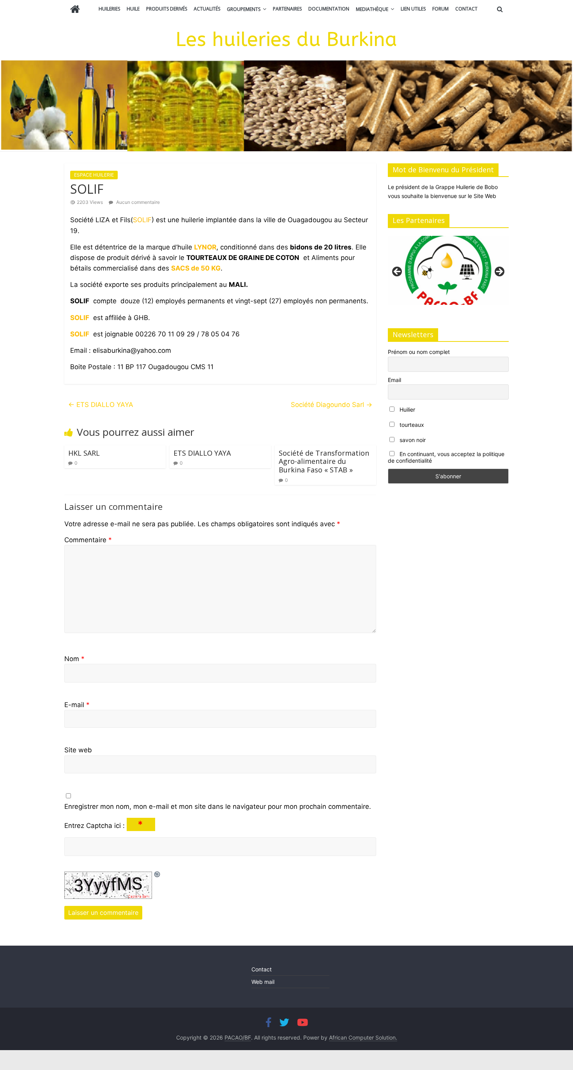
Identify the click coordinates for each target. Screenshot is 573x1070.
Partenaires (287, 8)
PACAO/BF (238, 1037)
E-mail (77, 705)
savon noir (412, 440)
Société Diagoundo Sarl (331, 405)
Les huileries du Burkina (286, 39)
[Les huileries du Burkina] (75, 10)
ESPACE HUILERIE (94, 175)
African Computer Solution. (363, 1037)
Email (394, 380)
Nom (74, 659)
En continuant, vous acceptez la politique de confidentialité (446, 457)
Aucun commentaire (137, 202)
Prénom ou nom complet (419, 351)
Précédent (397, 272)
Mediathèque (372, 9)
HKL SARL (84, 453)
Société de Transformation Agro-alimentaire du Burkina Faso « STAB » (324, 461)
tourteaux (411, 424)
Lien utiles (413, 8)
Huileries (109, 8)
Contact (466, 8)
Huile (133, 8)
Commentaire (88, 540)
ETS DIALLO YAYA (100, 405)
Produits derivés (166, 8)
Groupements (243, 9)
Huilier (406, 409)
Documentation (328, 8)
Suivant (499, 272)
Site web (78, 750)
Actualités (207, 8)
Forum (440, 8)
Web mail (262, 981)
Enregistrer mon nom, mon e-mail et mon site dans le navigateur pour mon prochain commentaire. (217, 806)
